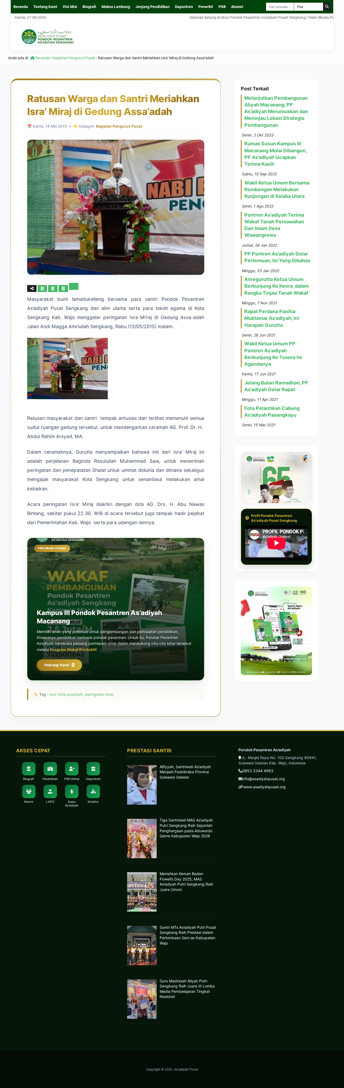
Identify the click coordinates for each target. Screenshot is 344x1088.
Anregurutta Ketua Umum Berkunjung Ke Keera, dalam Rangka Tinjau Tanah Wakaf (276, 285)
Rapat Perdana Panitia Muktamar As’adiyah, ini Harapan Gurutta (271, 318)
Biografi (89, 7)
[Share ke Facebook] (43, 288)
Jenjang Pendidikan (152, 7)
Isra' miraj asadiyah (66, 694)
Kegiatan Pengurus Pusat (73, 58)
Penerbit (205, 7)
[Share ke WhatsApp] (64, 288)
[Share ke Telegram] (73, 288)
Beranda (20, 7)
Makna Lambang (116, 7)
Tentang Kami (45, 7)
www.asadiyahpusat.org (264, 786)
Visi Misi (70, 7)
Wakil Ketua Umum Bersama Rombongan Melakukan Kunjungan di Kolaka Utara (276, 189)
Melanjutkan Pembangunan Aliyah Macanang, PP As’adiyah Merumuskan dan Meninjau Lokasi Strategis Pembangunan (276, 111)
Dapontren (184, 7)
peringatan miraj (99, 694)
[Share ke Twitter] (53, 288)
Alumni (237, 7)
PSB (222, 7)
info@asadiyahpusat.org (263, 778)
